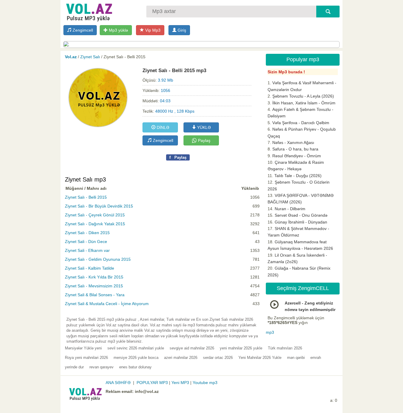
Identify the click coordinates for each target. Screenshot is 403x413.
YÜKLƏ (203, 127)
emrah (315, 357)
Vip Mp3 (152, 30)
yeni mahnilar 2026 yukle (241, 348)
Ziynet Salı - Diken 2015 (87, 232)
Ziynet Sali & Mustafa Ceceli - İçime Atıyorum (107, 303)
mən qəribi (296, 357)
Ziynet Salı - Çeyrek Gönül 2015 (95, 215)
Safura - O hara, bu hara (295, 149)
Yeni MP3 (180, 382)
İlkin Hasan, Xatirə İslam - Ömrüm (303, 103)
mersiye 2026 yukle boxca (136, 357)
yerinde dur (74, 367)
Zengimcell (82, 30)
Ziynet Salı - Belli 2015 (86, 197)
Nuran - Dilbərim (290, 208)
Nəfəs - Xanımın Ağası (293, 142)
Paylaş (203, 140)
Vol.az (71, 56)
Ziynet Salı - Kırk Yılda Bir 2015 (94, 277)
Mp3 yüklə (118, 30)
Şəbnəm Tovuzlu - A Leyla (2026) (303, 96)
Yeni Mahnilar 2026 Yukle (259, 357)
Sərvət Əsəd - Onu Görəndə (301, 215)
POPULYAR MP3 (152, 382)
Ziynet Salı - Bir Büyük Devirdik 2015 (99, 206)
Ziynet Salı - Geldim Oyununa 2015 (98, 259)
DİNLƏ (162, 127)
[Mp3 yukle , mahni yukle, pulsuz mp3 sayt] (88, 11)
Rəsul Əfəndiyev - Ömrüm (296, 155)
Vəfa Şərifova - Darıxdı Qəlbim (300, 122)
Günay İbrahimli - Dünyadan (301, 222)
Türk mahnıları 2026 (285, 348)
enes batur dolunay (135, 367)
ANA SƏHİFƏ (118, 382)
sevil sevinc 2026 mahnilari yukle (135, 348)
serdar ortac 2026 (218, 357)
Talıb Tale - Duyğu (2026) (298, 175)
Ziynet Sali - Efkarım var (87, 250)
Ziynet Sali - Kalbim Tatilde (89, 268)
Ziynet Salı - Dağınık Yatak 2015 (95, 223)
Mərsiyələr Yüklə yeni (83, 348)
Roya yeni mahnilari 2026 (86, 357)
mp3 (270, 332)
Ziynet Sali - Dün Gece (86, 241)
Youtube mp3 (205, 382)
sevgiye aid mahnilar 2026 (192, 348)
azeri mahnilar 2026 (180, 357)
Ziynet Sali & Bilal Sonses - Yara (94, 294)
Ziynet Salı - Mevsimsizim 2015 (94, 286)
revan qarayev (101, 367)
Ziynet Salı (90, 56)
